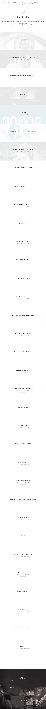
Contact (36, 2)
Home (4, 2)
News (14, 2)
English (31, 3)
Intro (9, 2)
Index (30, 2)
